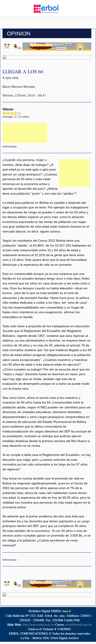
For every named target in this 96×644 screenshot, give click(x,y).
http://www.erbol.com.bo (38, 624)
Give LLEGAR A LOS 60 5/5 (19, 113)
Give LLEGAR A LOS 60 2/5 (8, 113)
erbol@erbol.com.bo (79, 624)
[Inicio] (46, 8)
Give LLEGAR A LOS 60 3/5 (12, 113)
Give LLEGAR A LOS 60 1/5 (4, 113)
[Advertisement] (24, 133)
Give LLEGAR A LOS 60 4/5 (16, 113)
